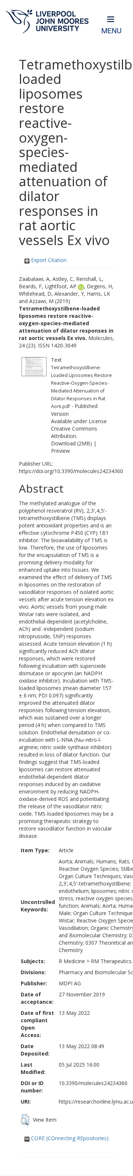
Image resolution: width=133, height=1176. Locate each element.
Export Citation (48, 260)
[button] (25, 1119)
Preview (60, 450)
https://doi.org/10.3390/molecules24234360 (71, 471)
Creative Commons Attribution (74, 432)
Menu (111, 31)
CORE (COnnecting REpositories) (69, 1138)
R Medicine (72, 961)
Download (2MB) (71, 443)
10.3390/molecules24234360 (93, 1083)
